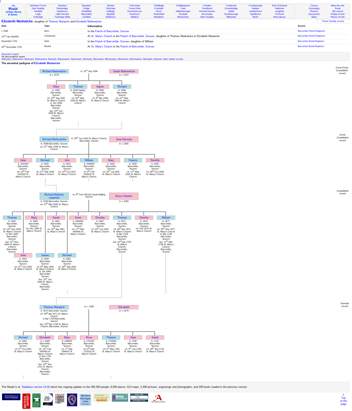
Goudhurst (207, 8)
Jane (23, 160)
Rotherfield (159, 14)
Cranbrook (231, 5)
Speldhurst (255, 14)
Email (337, 8)
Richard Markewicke (54, 71)
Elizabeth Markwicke (17, 21)
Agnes (100, 86)
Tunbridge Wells (62, 17)
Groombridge (231, 8)
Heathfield (86, 11)
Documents (314, 14)
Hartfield (38, 11)
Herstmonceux (134, 11)
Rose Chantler (124, 196)
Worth (255, 17)
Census (314, 5)
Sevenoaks (207, 14)
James (45, 255)
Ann (67, 160)
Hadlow (255, 8)
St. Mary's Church (101, 36)
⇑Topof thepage (343, 399)
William (89, 160)
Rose (89, 337)
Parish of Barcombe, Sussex (112, 31)
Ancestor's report (10, 54)
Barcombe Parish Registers (311, 31)
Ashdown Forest (38, 5)
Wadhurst (110, 17)
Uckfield (86, 17)
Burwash (86, 5)
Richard (122, 86)
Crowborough (255, 5)
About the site (337, 5)
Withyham (231, 17)
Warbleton (159, 17)
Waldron (135, 17)
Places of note (338, 17)
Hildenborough (183, 11)
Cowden (207, 5)
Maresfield (86, 14)
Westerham (183, 17)
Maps (314, 17)
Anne (78, 217)
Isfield (231, 11)
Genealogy (314, 8)
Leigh (38, 14)
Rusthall (183, 14)
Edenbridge (62, 8)
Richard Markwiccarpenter (54, 196)
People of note (338, 14)
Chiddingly (159, 5)
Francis (133, 160)
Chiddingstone (183, 5)
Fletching (110, 8)
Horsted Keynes (207, 11)
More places (279, 17)
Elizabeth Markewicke (88, 21)
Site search (337, 11)
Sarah (56, 217)
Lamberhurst (255, 11)
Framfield (158, 8)
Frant (183, 8)
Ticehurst (279, 14)
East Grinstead (279, 5)
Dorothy (155, 160)
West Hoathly (207, 17)
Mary (56, 86)
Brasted (62, 5)
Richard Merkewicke (54, 139)
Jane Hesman (124, 139)
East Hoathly (38, 8)
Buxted (110, 5)
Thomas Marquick (59, 21)
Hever (159, 11)
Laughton (279, 11)
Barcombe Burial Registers (311, 41)
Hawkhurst (62, 11)
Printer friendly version (333, 21)
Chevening (134, 5)
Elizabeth (123, 307)
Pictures (314, 11)
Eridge (86, 8)
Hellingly (111, 11)
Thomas (78, 86)
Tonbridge (38, 17)
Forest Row (135, 8)
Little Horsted (62, 14)
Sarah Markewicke (124, 71)
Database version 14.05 (36, 386)
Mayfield (111, 14)
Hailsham (279, 8)
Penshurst (135, 14)
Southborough (231, 14)
